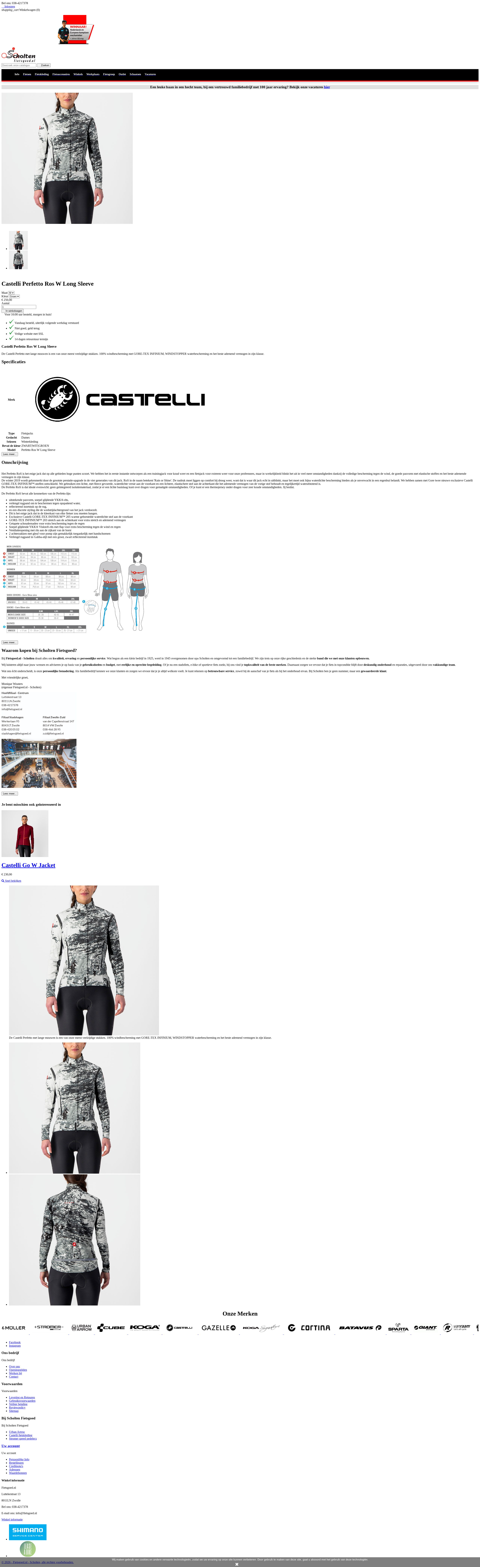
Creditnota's (16, 1466)
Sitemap (14, 1410)
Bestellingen (16, 1462)
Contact (13, 1376)
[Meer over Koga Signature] (133, 1333)
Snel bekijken (12, 880)
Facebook (15, 1342)
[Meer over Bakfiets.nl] (362, 1333)
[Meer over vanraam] (328, 1333)
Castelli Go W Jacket (28, 865)
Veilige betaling (18, 1404)
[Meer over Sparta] (270, 1333)
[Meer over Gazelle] (90, 1333)
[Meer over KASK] (453, 1333)
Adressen (14, 1469)
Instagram (15, 1345)
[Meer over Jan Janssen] (394, 1333)
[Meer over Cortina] (180, 1333)
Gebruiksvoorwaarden (22, 1400)
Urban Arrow (17, 1431)
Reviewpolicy (17, 1407)
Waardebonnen (18, 1472)
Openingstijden (18, 1369)
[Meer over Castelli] (52, 1333)
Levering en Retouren (22, 1397)
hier (327, 87)
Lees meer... (9, 454)
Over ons (14, 1366)
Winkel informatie (12, 1519)
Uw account (11, 1446)
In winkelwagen (12, 310)
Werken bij (15, 1373)
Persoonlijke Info (19, 1459)
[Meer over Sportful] (422, 1333)
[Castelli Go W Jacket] (25, 856)
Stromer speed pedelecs (23, 1438)
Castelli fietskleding (20, 1435)
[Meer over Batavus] (232, 1333)
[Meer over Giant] (297, 1333)
